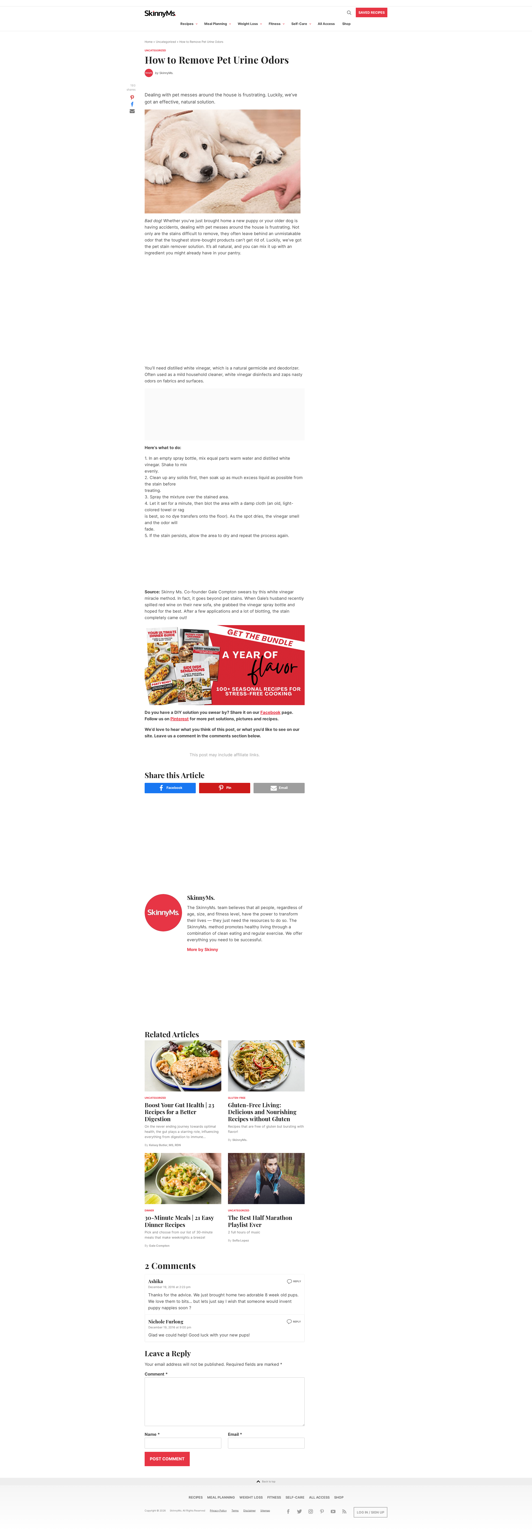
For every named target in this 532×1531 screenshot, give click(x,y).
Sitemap (265, 1510)
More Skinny (202, 949)
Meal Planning (215, 24)
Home (149, 41)
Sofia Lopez (240, 1240)
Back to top (268, 1481)
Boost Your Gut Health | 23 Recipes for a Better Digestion (179, 1112)
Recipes (186, 24)
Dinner (149, 1210)
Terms (235, 1510)
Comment (156, 1374)
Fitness (275, 24)
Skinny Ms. (160, 13)
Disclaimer (249, 1510)
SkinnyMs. (166, 73)
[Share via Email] (132, 110)
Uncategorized (166, 41)
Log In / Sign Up (370, 1512)
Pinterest (179, 718)
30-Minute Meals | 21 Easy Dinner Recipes (179, 1221)
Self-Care (299, 24)
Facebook (270, 712)
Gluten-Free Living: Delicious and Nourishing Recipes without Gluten (262, 1112)
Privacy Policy (218, 1510)
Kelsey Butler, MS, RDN (165, 1145)
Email (235, 1434)
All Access (326, 24)
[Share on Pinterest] (132, 97)
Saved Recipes (371, 12)
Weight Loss (248, 24)
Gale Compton (159, 1245)
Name (152, 1434)
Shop (346, 24)
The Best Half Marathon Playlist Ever (260, 1221)
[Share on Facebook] (132, 104)
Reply (297, 1281)
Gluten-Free (236, 1097)
